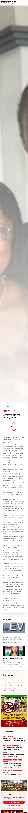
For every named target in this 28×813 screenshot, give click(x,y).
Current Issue (7, 682)
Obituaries (21, 682)
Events (5, 680)
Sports (14, 682)
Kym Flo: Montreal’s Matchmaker (13, 658)
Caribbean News (18, 685)
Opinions (6, 690)
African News (7, 688)
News (22, 680)
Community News (8, 685)
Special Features (14, 690)
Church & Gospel (14, 680)
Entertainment (16, 688)
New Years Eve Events (9, 635)
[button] (9, 430)
